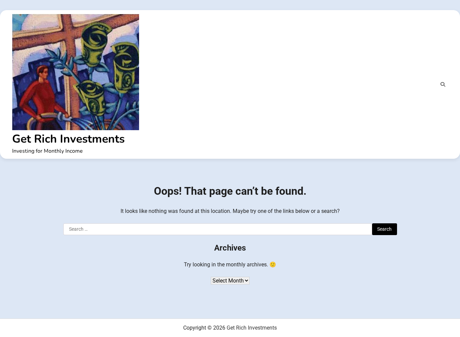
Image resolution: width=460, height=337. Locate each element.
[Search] (443, 84)
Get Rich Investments (68, 139)
